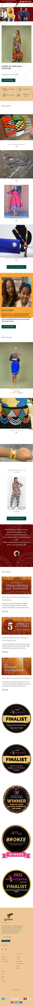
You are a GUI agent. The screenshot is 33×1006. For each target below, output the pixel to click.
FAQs (3, 974)
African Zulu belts (16, 430)
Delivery (18, 965)
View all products (16, 267)
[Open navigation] (2, 5)
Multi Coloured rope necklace (16, 258)
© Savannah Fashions (16, 989)
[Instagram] (6, 949)
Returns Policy (19, 961)
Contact (3, 976)
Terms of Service (5, 961)
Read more (5, 611)
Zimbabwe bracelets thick (16, 470)
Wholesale (4, 981)
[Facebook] (2, 949)
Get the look (8, 80)
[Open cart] (30, 5)
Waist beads (16, 179)
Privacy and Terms (20, 963)
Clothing (18, 968)
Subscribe (6, 940)
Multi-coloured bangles (16, 144)
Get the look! (9, 326)
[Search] (28, 5)
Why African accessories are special (16, 678)
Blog (3, 978)
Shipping (18, 959)
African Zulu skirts (16, 389)
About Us (3, 956)
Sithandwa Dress (16, 218)
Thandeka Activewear (16, 509)
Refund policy (4, 959)
